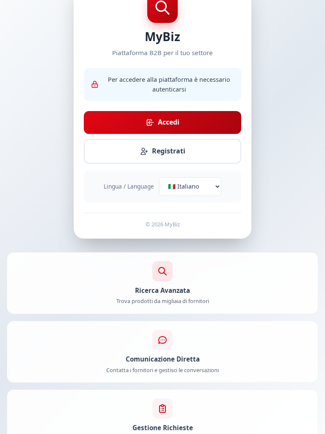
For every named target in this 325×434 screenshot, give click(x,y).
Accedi (168, 122)
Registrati (168, 151)
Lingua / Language (129, 186)
